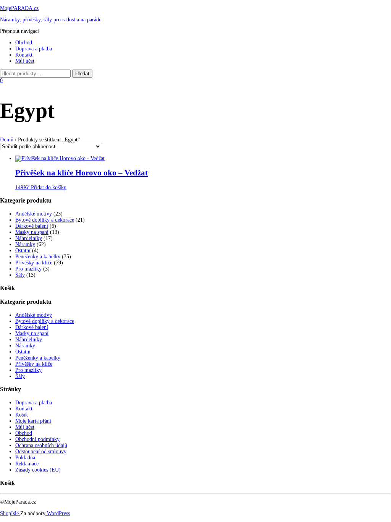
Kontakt (23, 55)
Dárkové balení (31, 226)
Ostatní (23, 250)
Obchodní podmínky (37, 439)
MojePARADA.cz (19, 8)
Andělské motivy (33, 214)
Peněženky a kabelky (37, 256)
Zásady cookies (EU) (38, 470)
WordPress (57, 513)
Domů (6, 140)
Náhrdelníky (28, 238)
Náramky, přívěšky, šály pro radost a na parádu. (51, 20)
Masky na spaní (31, 232)
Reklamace (27, 464)
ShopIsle (10, 513)
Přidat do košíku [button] (48, 187)
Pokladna (25, 457)
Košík (21, 415)
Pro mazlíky (28, 269)
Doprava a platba (33, 49)
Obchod (23, 42)
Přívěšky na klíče (33, 263)
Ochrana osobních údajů (41, 445)
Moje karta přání (33, 421)
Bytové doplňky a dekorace (44, 220)
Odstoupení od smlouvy (40, 451)
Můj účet (24, 61)
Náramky (25, 244)
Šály (20, 275)
